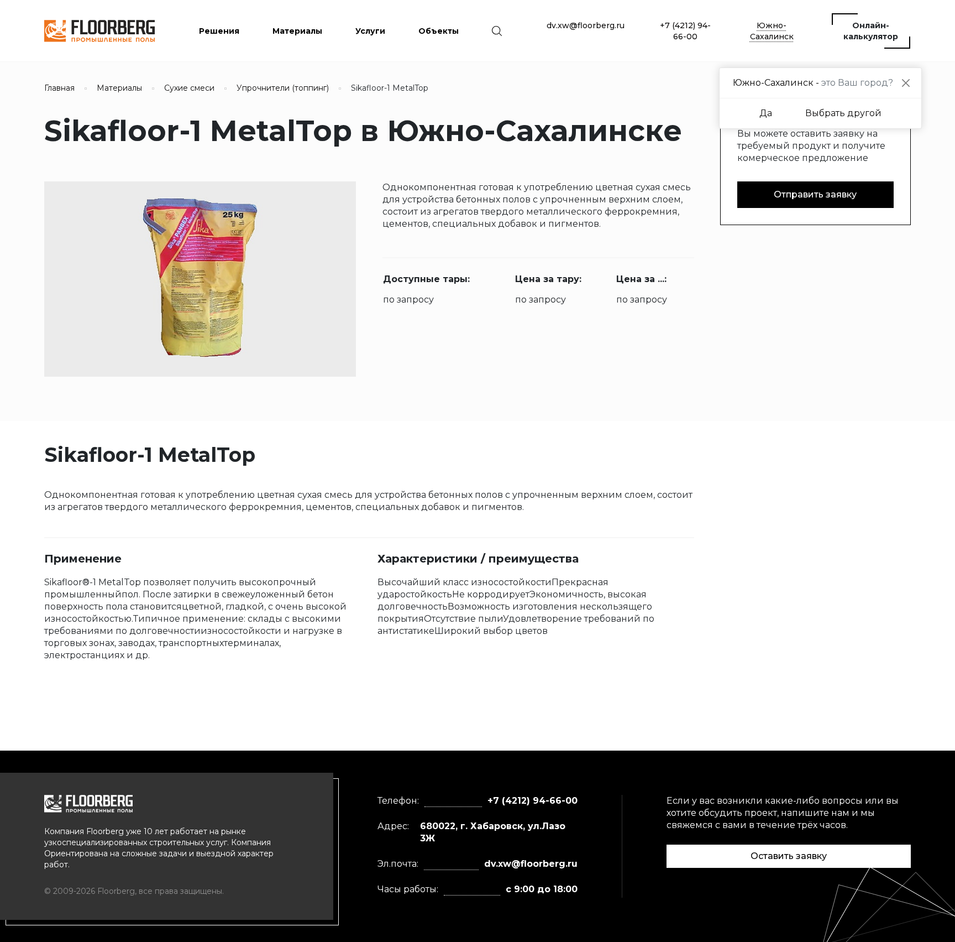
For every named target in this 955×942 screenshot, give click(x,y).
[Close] (905, 83)
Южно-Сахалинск (772, 30)
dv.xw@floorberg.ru (586, 25)
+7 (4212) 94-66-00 (685, 30)
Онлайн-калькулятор (870, 30)
